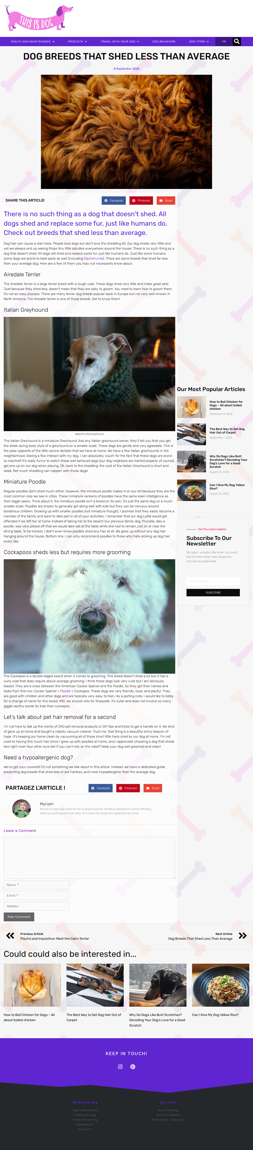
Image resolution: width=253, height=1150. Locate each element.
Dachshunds (93, 258)
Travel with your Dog (84, 1119)
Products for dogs (85, 1114)
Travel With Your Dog (118, 41)
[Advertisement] (133, 12)
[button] (237, 41)
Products (75, 41)
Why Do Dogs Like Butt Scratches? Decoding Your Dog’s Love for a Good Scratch (228, 461)
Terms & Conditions (168, 1114)
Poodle (65, 691)
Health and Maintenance (31, 41)
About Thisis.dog (168, 1110)
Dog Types (197, 41)
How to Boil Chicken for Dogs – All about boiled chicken (226, 405)
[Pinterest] (132, 1066)
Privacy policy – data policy (168, 1119)
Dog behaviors (85, 1124)
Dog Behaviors (163, 41)
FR (224, 41)
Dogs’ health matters (85, 1110)
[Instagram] (120, 1066)
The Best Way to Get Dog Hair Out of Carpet (227, 430)
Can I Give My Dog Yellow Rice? (215, 1015)
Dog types (85, 1129)
